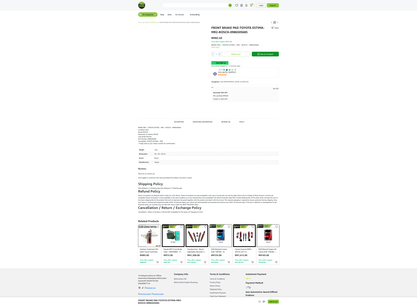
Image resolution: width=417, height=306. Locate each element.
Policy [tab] (241, 122)
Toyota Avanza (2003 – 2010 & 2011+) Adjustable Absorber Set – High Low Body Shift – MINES (244, 250)
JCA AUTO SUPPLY (227, 72)
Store (170, 14)
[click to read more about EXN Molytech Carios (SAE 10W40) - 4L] (220, 235)
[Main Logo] (149, 5)
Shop (162, 14)
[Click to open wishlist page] (236, 5)
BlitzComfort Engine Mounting (186, 282)
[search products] (230, 5)
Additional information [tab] (202, 122)
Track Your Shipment (218, 296)
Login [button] (261, 5)
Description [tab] (179, 122)
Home (140, 22)
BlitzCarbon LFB (180, 279)
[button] (275, 27)
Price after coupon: (147, 261)
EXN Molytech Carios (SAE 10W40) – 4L (219, 250)
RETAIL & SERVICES (151, 22)
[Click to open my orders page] (241, 5)
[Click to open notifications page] (246, 5)
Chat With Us (221, 63)
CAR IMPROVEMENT (227, 82)
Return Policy (215, 286)
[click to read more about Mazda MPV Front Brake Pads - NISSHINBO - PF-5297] (173, 235)
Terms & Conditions (217, 279)
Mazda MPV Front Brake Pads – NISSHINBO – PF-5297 (173, 250)
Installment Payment (218, 293)
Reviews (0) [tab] (225, 122)
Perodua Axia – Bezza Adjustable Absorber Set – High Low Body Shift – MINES (196, 250)
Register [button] (273, 5)
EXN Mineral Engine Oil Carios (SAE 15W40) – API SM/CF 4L (267, 250)
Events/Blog (194, 14)
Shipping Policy (216, 289)
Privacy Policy (215, 282)
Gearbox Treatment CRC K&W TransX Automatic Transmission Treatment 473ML (149, 250)
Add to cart (236, 54)
